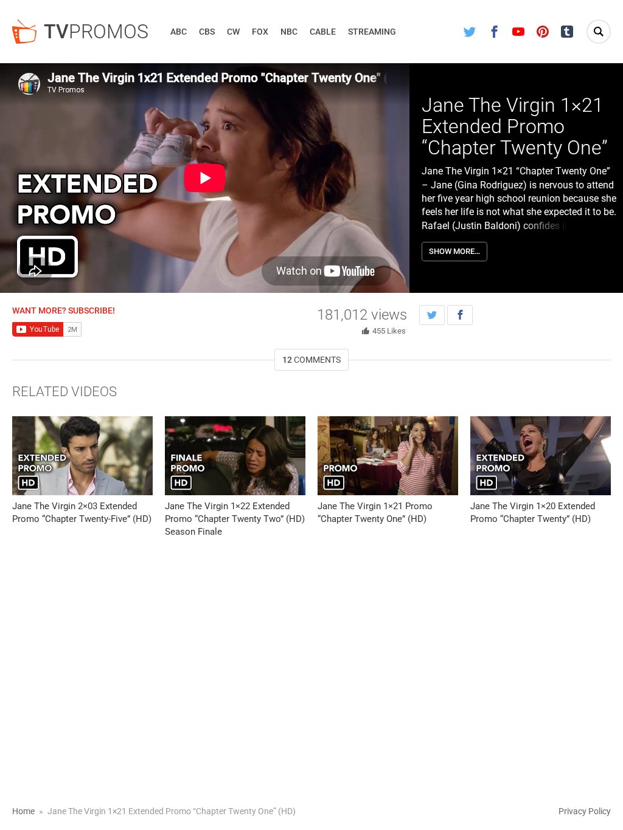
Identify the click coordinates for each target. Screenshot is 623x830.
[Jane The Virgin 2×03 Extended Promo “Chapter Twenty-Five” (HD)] (82, 455)
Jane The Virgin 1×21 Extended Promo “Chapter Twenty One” (515, 126)
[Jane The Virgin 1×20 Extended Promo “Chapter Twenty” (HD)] (540, 455)
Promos (96, 31)
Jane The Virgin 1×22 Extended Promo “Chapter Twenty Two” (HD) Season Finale (235, 519)
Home (23, 811)
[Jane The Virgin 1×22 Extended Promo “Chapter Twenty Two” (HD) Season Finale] (235, 455)
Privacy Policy (585, 811)
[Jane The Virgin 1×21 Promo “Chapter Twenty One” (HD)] (388, 455)
